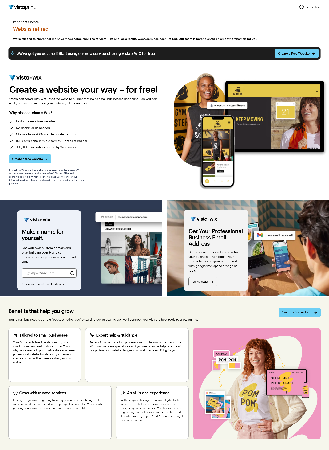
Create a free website (27, 159)
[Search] (72, 273)
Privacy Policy (37, 176)
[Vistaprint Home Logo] (22, 7)
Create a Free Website (294, 53)
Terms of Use (62, 173)
